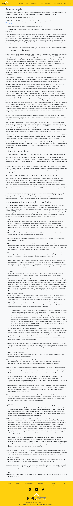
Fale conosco (67, 3)
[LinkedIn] (36, 489)
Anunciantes (48, 3)
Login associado (57, 3)
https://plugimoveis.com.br (13, 23)
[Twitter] (43, 489)
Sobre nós (9, 485)
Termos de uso (17, 485)
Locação (26, 3)
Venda (21, 3)
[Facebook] (30, 489)
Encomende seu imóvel (36, 3)
